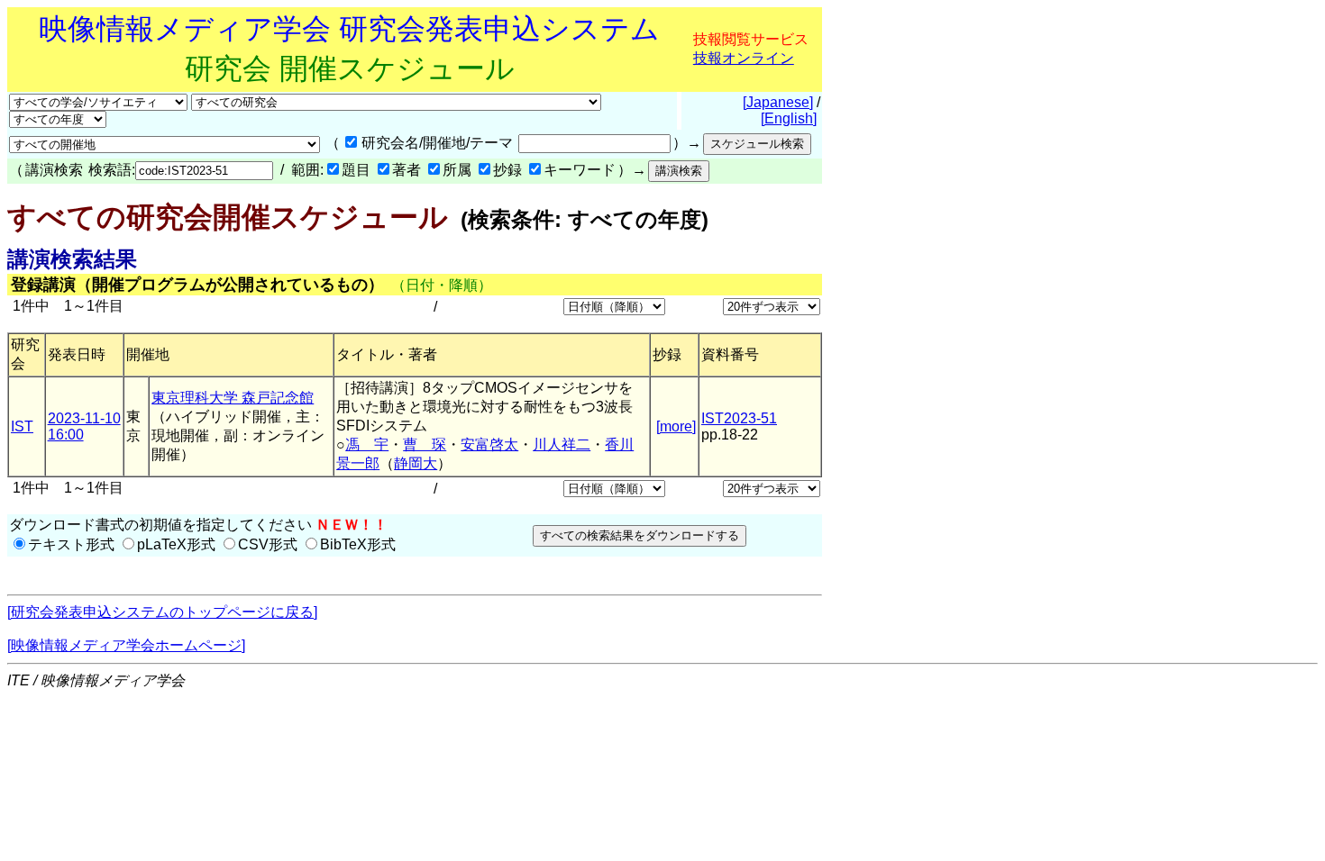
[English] (789, 118)
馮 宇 (366, 444)
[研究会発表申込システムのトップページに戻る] (162, 612)
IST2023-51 (739, 418)
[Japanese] (778, 102)
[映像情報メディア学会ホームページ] (126, 645)
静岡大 (415, 463)
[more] (676, 426)
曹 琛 (424, 444)
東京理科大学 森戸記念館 (232, 397)
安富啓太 (489, 444)
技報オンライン (743, 58)
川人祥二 (561, 444)
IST (22, 426)
